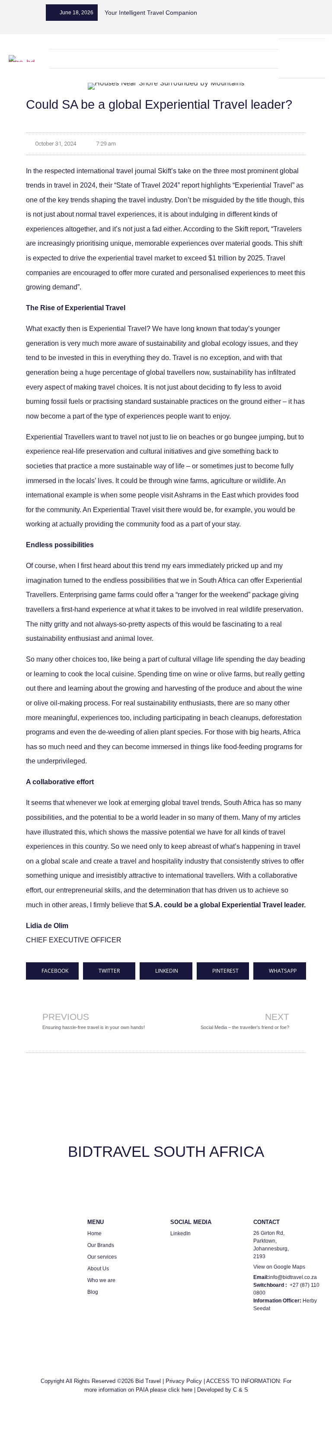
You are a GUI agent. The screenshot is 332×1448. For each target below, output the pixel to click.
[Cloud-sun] (302, 68)
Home (94, 1233)
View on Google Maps (279, 1267)
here (187, 1389)
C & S (240, 1389)
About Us (98, 1269)
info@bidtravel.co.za (293, 1277)
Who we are (101, 1280)
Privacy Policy (184, 1381)
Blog (92, 1292)
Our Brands (100, 1245)
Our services (102, 1257)
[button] (164, 56)
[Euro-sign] (312, 48)
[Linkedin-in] (291, 48)
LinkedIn (180, 1233)
